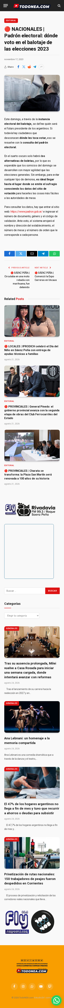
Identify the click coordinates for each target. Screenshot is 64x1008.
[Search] (59, 5)
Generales (11, 628)
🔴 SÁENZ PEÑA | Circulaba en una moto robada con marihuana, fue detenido (17, 280)
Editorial (11, 20)
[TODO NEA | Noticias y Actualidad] (32, 5)
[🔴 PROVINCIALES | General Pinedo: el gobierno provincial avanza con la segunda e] (32, 381)
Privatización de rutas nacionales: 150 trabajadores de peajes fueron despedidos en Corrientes (30, 878)
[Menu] (5, 5)
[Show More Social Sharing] (41, 67)
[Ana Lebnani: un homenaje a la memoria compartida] (32, 717)
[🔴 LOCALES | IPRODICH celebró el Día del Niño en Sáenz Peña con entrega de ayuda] (32, 321)
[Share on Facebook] (18, 67)
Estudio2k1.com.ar (43, 997)
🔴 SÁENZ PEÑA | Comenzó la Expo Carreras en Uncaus (46, 276)
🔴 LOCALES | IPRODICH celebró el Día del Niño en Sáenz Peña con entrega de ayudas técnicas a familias (31, 350)
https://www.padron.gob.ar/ (27, 211)
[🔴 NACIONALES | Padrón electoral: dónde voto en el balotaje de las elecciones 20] (32, 93)
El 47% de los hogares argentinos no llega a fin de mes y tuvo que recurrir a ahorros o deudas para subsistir (31, 808)
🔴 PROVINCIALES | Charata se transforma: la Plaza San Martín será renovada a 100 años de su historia (28, 474)
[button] (56, 1000)
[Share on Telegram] (34, 67)
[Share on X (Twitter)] (23, 67)
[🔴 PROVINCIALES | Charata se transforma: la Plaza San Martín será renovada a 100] (32, 445)
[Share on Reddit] (29, 67)
